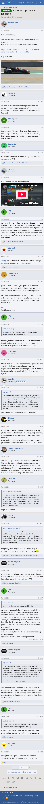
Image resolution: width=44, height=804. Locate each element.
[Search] (41, 2)
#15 (41, 524)
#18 (41, 658)
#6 (42, 219)
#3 (42, 127)
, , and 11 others (18, 163)
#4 (42, 153)
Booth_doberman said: (11, 491)
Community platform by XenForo (20, 802)
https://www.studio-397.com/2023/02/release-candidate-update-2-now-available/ (20, 50)
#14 (41, 487)
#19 (41, 716)
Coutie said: (7, 603)
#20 (41, 752)
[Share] (38, 31)
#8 (42, 282)
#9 (42, 324)
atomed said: (7, 329)
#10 (41, 360)
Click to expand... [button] (22, 681)
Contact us (5, 796)
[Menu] (3, 2)
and (13, 242)
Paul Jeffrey (7, 17)
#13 (41, 457)
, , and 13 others (17, 87)
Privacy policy (28, 796)
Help (36, 796)
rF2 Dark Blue (8, 792)
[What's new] (36, 2)
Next (22, 768)
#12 (41, 426)
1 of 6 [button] (15, 768)
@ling (3, 260)
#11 (41, 388)
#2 (42, 102)
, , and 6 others (21, 555)
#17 (41, 598)
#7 (42, 256)
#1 (42, 31)
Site (3, 798)
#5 (42, 178)
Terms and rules (16, 796)
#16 (41, 570)
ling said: (6, 392)
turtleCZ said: (7, 721)
